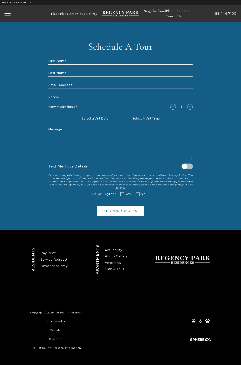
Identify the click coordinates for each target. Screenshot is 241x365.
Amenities (113, 263)
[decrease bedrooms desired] (173, 107)
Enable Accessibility (16, 2)
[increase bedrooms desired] (190, 107)
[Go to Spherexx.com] (200, 339)
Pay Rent (48, 253)
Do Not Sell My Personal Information (56, 347)
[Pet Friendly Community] (207, 321)
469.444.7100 (224, 14)
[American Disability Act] (200, 321)
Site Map (56, 330)
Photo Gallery (116, 256)
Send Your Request (120, 211)
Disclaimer (56, 338)
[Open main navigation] (8, 13)
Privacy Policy (178, 175)
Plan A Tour (114, 269)
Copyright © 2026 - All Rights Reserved (56, 312)
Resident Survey (54, 266)
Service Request (54, 259)
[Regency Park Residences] (120, 13)
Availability (113, 250)
